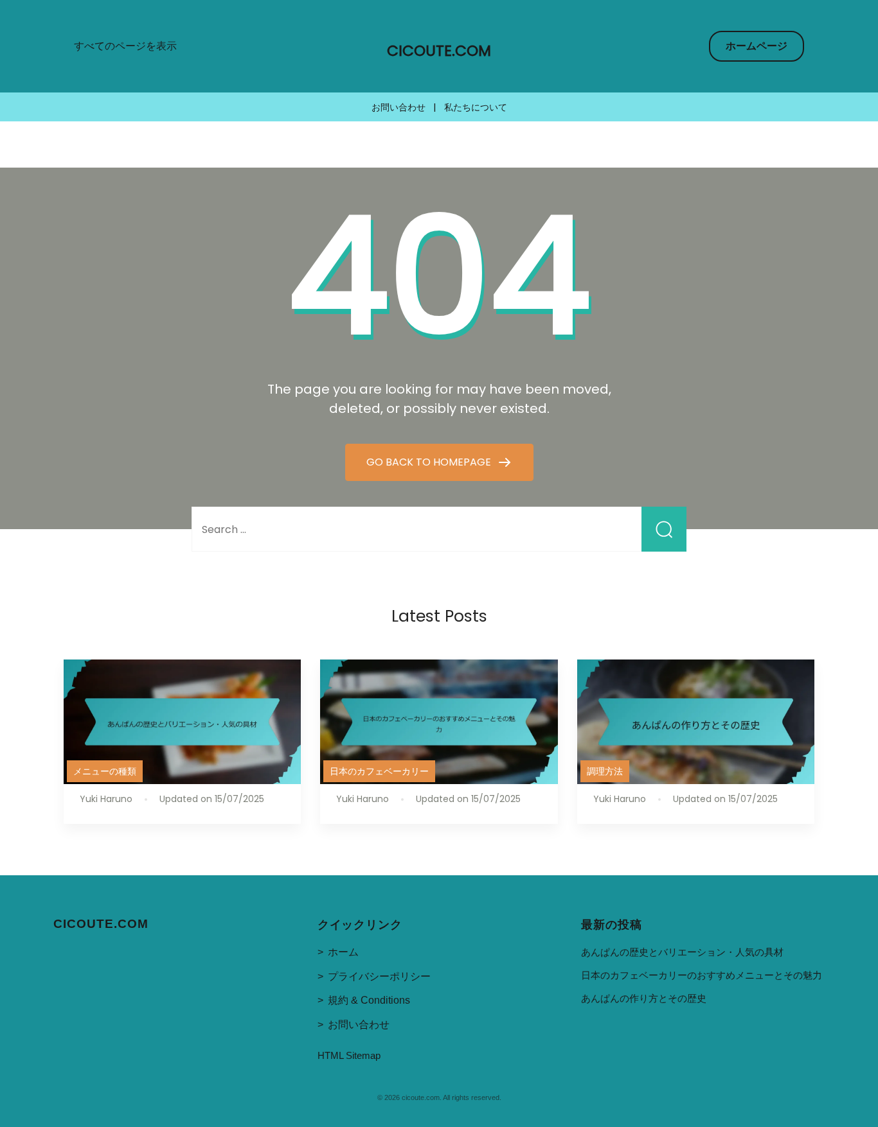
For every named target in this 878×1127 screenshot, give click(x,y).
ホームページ (756, 46)
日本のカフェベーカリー (379, 771)
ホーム (343, 952)
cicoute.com (439, 50)
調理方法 (605, 771)
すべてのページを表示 (125, 46)
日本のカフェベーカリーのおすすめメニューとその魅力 (701, 975)
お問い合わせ (399, 107)
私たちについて (475, 107)
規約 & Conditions (369, 1000)
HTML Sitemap (349, 1055)
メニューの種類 (104, 771)
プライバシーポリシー (379, 976)
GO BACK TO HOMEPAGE (430, 462)
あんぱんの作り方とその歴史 (643, 998)
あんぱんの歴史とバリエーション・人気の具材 (682, 952)
